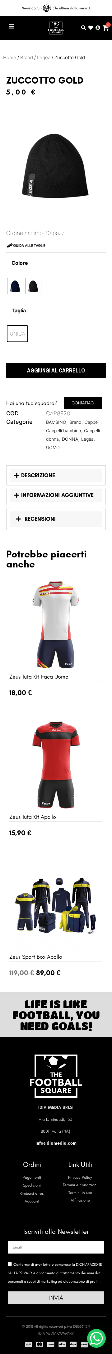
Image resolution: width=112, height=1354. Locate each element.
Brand (26, 57)
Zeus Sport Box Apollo (35, 956)
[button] (8, 8)
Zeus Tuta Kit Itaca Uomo (38, 676)
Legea (43, 57)
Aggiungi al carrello (56, 370)
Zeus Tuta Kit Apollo (32, 816)
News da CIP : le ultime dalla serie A (56, 8)
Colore (20, 262)
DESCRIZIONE (38, 475)
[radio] (15, 286)
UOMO (53, 447)
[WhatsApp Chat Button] (96, 1338)
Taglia (19, 310)
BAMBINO (56, 422)
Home (9, 57)
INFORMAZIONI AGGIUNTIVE (57, 495)
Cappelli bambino (63, 430)
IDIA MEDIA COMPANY (56, 1333)
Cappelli (92, 422)
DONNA (70, 439)
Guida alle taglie (29, 246)
